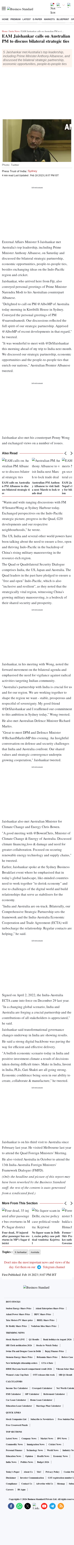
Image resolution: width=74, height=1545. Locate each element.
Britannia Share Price (47, 1357)
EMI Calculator (13, 1394)
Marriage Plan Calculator (48, 1406)
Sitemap (61, 1483)
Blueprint (63, 19)
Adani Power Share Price (18, 1314)
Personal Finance (14, 1450)
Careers (9, 1489)
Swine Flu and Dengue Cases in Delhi (23, 1351)
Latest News (11, 1438)
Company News (29, 1438)
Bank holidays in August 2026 (57, 1339)
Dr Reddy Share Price (16, 1326)
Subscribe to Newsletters (42, 1419)
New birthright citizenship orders (21, 1363)
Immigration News (35, 1444)
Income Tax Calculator (17, 1388)
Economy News (60, 1456)
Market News (46, 1438)
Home (5, 19)
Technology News (34, 1450)
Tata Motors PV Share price (19, 1320)
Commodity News (14, 1444)
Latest (26, 19)
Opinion (29, 1456)
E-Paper (37, 19)
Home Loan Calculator (41, 1400)
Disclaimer (11, 1477)
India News (14, 31)
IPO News (62, 1438)
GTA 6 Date (47, 1363)
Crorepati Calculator (42, 1388)
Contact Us (26, 1483)
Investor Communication (32, 1477)
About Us (28, 1472)
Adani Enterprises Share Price (50, 1308)
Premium (15, 19)
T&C (39, 1472)
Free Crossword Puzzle (17, 1425)
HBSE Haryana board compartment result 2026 (29, 1369)
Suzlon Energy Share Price (18, 1308)
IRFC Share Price (42, 1314)
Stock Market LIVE (15, 1339)
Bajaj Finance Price (54, 1351)
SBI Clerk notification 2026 (19, 1345)
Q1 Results (34, 1339)
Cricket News (55, 1444)
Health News (43, 1456)
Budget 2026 (43, 1462)
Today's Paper (13, 1472)
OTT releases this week (44, 1374)
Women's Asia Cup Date (17, 1374)
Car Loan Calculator (16, 1400)
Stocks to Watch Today (47, 1345)
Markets (49, 19)
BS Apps (21, 1489)
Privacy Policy (53, 1472)
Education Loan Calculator (19, 1406)
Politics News (27, 1462)
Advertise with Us (44, 1483)
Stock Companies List (16, 1419)
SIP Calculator (32, 1394)
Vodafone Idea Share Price (43, 1326)
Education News (13, 1456)
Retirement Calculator (54, 1394)
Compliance (11, 1483)
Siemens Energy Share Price (19, 1357)
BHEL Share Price (45, 1320)
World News (52, 1450)
